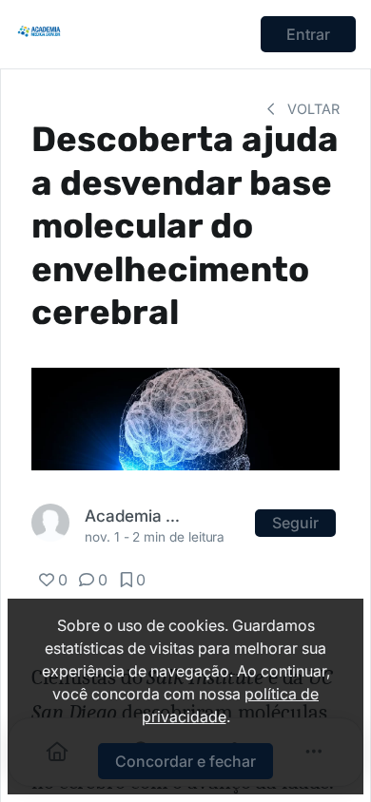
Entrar (308, 34)
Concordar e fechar (185, 761)
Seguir (295, 522)
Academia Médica (134, 515)
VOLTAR (311, 109)
